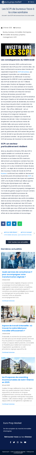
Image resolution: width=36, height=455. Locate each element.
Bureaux (18, 28)
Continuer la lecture (8, 301)
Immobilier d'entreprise (23, 32)
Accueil (4, 15)
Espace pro (5, 452)
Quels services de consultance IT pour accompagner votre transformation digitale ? (17, 274)
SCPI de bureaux (23, 72)
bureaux (11, 32)
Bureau (5, 32)
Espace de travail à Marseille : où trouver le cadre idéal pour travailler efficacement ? (17, 328)
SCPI (15, 37)
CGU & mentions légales (17, 452)
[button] (3, 223)
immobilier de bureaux (11, 35)
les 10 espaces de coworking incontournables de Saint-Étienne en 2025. (18, 379)
